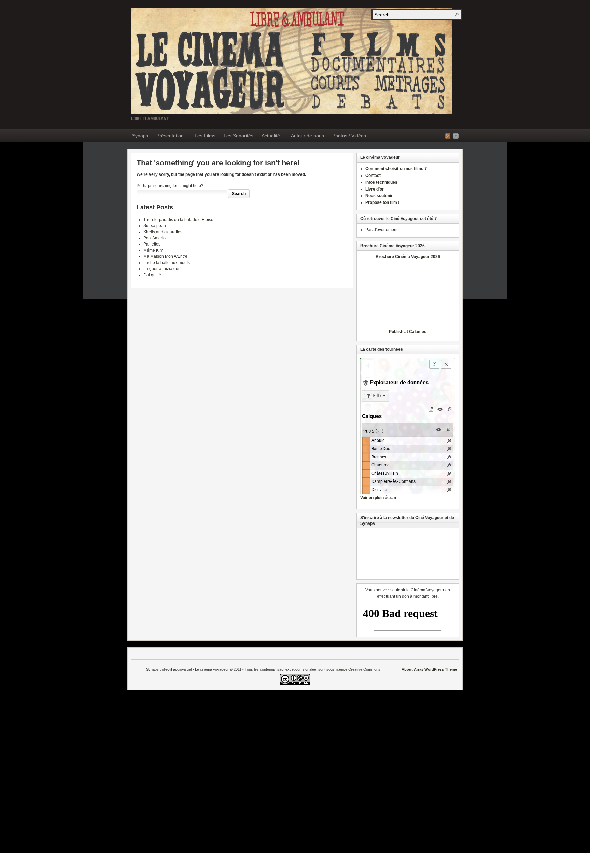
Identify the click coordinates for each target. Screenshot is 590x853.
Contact (373, 175)
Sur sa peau (154, 225)
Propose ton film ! (382, 202)
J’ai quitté (152, 274)
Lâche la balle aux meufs (166, 262)
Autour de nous (307, 135)
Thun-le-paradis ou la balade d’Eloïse (178, 219)
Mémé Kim (153, 250)
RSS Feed (447, 136)
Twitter (456, 136)
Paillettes (151, 244)
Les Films (205, 135)
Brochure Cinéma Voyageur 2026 (408, 256)
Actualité (268, 136)
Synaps (140, 135)
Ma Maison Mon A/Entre (165, 256)
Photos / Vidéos (349, 135)
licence (341, 669)
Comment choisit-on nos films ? (396, 168)
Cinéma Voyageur (291, 61)
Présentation (168, 136)
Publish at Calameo (407, 331)
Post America (155, 238)
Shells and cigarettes (162, 231)
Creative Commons (364, 669)
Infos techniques (381, 182)
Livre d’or (374, 189)
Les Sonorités (238, 135)
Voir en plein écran (378, 497)
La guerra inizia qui (161, 268)
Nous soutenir (379, 195)
